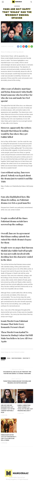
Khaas (8, 358)
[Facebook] (11, 480)
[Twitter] (15, 480)
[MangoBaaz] (17, 473)
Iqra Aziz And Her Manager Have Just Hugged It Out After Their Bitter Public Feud (7, 409)
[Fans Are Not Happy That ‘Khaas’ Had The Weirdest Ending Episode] (17, 32)
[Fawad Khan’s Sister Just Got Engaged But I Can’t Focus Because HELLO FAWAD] (9, 425)
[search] (31, 2)
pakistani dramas (17, 358)
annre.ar (3, 46)
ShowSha (17, 6)
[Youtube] (23, 480)
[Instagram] (19, 480)
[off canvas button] (3, 2)
